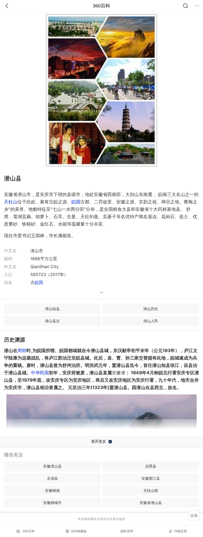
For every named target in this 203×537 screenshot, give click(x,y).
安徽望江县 (150, 478)
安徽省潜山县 (151, 502)
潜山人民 (150, 321)
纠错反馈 (180, 531)
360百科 (101, 5)
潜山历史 (150, 308)
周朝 (21, 350)
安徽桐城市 (52, 502)
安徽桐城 (52, 490)
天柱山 (10, 201)
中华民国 (40, 372)
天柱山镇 (150, 490)
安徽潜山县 (52, 466)
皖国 (75, 201)
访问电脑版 (79, 531)
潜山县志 (52, 321)
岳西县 (150, 466)
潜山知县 (52, 308)
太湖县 (52, 478)
